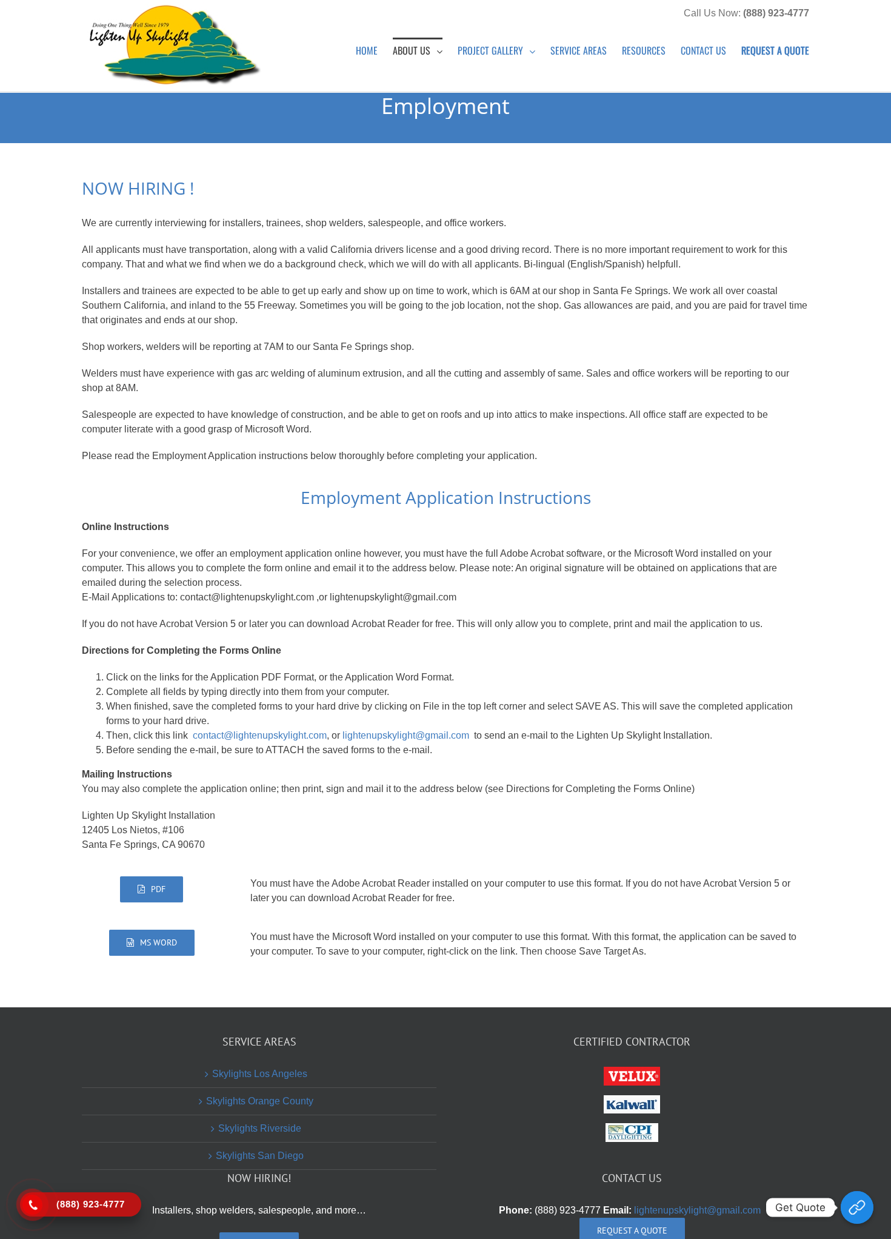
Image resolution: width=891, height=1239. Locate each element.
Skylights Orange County (259, 1101)
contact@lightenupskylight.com (260, 735)
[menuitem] (374, 50)
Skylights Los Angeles (259, 1074)
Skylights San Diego (260, 1155)
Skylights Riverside (259, 1128)
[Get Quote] (857, 1207)
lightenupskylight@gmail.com (405, 735)
